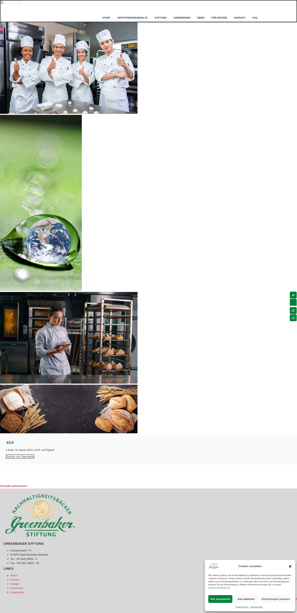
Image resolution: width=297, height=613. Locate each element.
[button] (290, 566)
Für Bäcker (219, 17)
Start (106, 17)
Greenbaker (182, 17)
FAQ (254, 17)
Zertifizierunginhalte (132, 17)
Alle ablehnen (246, 599)
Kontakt (240, 17)
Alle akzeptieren (220, 599)
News (200, 17)
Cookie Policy (242, 607)
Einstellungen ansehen (276, 599)
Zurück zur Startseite (20, 456)
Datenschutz (257, 607)
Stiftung (161, 17)
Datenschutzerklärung (219, 587)
